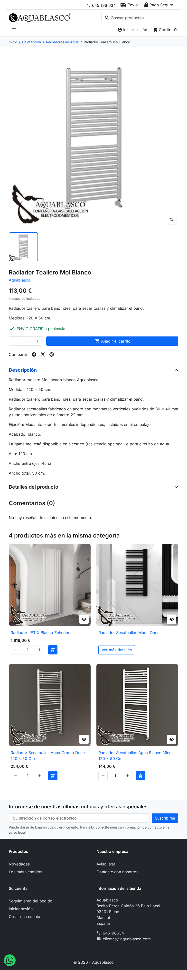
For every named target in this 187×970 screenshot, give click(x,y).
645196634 (113, 933)
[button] (129, 5)
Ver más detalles (117, 649)
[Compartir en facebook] (34, 354)
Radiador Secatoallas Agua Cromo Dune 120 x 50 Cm (48, 755)
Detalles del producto (33, 487)
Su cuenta (18, 888)
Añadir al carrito (113, 341)
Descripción (23, 370)
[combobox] (139, 18)
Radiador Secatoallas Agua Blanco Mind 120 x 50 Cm (135, 755)
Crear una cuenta (24, 916)
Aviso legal (106, 864)
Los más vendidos (25, 871)
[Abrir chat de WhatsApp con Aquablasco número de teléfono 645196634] (10, 959)
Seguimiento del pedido (30, 901)
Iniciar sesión (21, 908)
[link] (101, 5)
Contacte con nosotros (117, 871)
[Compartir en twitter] (43, 354)
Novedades (19, 864)
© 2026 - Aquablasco (93, 962)
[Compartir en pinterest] (52, 354)
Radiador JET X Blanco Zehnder (40, 632)
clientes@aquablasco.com (127, 938)
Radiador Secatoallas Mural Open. (129, 632)
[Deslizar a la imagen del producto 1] (23, 246)
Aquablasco (19, 280)
